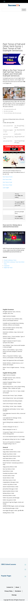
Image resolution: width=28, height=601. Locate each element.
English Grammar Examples (9, 316)
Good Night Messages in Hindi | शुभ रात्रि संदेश (13, 510)
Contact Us (10, 587)
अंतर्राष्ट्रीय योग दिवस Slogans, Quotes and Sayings (13, 506)
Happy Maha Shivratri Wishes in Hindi (11, 456)
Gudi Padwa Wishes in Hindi (9, 458)
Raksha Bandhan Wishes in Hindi (10, 491)
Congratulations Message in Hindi (10, 482)
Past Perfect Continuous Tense (11, 262)
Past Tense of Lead (7, 182)
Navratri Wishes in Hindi (8, 478)
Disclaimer (18, 591)
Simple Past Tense (8, 267)
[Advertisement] (14, 26)
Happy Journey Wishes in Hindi (10, 466)
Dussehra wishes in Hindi (8, 475)
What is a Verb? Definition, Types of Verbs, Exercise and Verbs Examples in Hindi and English (13, 351)
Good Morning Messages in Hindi (10, 508)
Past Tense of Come (7, 176)
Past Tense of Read (7, 185)
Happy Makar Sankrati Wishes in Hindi (11, 451)
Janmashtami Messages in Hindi (10, 489)
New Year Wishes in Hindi (9, 469)
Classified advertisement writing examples (12, 401)
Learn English (6, 187)
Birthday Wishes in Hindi (8, 493)
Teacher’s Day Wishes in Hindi (10, 484)
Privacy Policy (8, 591)
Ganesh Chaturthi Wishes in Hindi (10, 486)
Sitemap (14, 595)
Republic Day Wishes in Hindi (9, 454)
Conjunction (6, 265)
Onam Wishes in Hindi (8, 449)
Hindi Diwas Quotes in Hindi (9, 480)
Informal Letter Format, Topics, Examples (12, 395)
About (17, 587)
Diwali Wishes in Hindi (8, 471)
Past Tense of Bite (7, 179)
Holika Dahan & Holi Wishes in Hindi (11, 460)
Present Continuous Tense (10, 260)
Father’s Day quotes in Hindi (9, 500)
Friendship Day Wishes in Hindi (10, 473)
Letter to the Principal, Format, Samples (12, 403)
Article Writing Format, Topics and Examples (13, 398)
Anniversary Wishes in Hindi (9, 495)
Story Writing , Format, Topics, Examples (12, 406)
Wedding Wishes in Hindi (8, 512)
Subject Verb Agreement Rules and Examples (13, 360)
